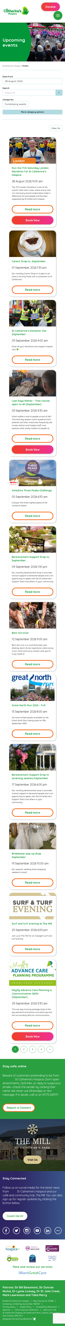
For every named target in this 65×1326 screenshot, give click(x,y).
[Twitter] (16, 1230)
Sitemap (6, 1310)
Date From (8, 76)
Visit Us (32, 1159)
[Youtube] (37, 1230)
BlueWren (27, 1319)
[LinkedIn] (47, 1230)
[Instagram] (26, 1230)
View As (55, 128)
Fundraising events (15, 104)
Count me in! (15, 1216)
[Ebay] (58, 1230)
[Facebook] (6, 1230)
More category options (32, 112)
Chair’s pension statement (26, 1310)
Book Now (33, 220)
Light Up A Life (49, 1310)
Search (6, 88)
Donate (50, 7)
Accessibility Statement (46, 1307)
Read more (32, 209)
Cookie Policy (25, 1307)
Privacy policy (9, 1307)
